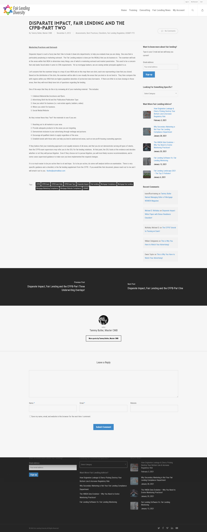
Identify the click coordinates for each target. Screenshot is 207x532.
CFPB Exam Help (57, 184)
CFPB (38, 184)
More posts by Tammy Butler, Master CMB (103, 338)
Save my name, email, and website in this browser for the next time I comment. (61, 416)
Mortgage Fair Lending (125, 184)
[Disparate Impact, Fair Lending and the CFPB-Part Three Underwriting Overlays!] (52, 287)
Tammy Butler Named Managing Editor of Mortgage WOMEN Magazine (158, 197)
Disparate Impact (83, 184)
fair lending (95, 184)
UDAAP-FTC (130, 33)
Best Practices (92, 33)
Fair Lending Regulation (116, 33)
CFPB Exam (45, 184)
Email (82, 403)
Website (133, 403)
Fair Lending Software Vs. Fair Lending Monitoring (98, 502)
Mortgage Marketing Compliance (47, 188)
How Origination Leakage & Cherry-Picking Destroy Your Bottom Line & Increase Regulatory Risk (101, 479)
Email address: (148, 62)
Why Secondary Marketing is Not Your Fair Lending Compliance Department (103, 487)
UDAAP (85, 188)
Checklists (102, 33)
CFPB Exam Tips (69, 184)
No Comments (169, 31)
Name (32, 403)
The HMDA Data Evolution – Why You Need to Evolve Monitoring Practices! (99, 496)
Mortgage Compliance (108, 184)
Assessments (81, 33)
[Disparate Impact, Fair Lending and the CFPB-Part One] (155, 287)
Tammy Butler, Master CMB (41, 33)
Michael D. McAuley (152, 210)
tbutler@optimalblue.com (56, 171)
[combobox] (160, 93)
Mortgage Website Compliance (70, 188)
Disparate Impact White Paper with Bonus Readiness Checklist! (160, 214)
